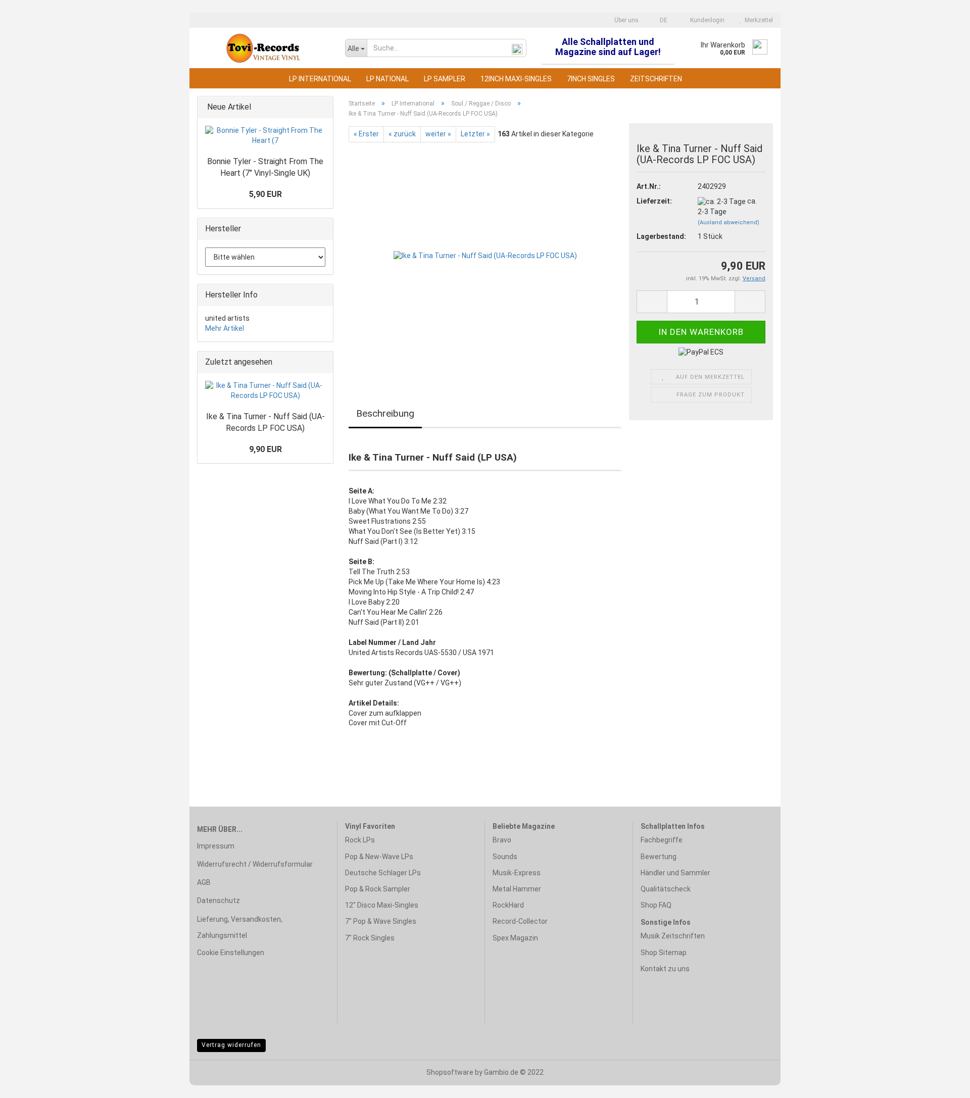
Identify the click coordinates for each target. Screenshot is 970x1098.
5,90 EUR (265, 194)
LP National (387, 79)
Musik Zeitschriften (673, 936)
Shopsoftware (449, 1072)
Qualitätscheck (666, 889)
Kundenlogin (705, 20)
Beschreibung (385, 413)
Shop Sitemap (664, 953)
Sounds (505, 857)
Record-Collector (520, 921)
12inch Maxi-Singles (516, 79)
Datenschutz (218, 900)
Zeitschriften (656, 79)
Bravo (502, 840)
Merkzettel (757, 20)
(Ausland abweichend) (728, 222)
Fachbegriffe (662, 840)
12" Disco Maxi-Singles (381, 905)
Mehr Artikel (224, 328)
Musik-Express (517, 873)
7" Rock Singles (370, 938)
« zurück (402, 134)
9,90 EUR (265, 449)
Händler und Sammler (675, 873)
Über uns (626, 20)
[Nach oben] (942, 1082)
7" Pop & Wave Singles (380, 921)
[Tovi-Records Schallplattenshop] (263, 48)
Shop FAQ (656, 905)
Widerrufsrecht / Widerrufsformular (255, 864)
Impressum (215, 846)
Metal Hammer (517, 889)
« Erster (366, 134)
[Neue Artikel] (322, 107)
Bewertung (658, 857)
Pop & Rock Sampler (377, 889)
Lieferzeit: (654, 201)
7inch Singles (591, 79)
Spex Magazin (515, 938)
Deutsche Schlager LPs (383, 873)
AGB (204, 882)
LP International (320, 79)
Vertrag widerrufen (231, 1045)
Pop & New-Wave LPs (379, 857)
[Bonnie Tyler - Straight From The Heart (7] (265, 136)
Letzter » (475, 134)
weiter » (438, 134)
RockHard (508, 905)
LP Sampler (444, 79)
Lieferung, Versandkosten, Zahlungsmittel (239, 927)
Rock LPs (360, 840)
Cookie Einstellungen (230, 953)
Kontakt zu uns (665, 969)
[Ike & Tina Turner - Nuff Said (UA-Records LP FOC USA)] (485, 256)
